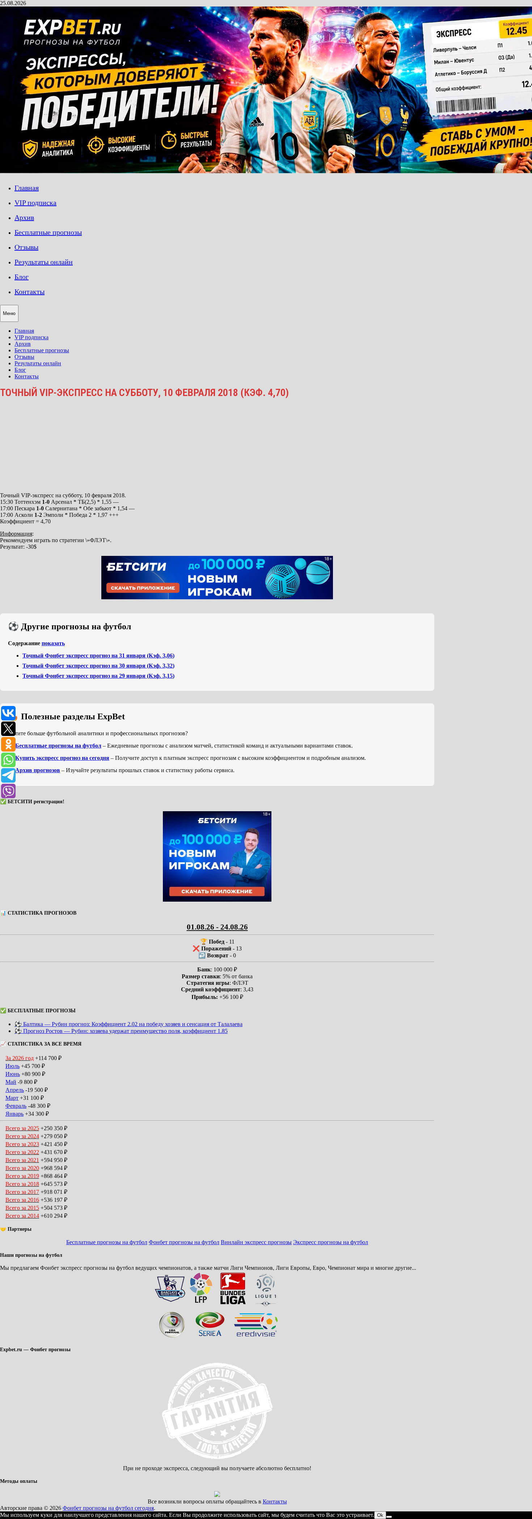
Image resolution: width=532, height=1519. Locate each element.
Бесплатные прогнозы (48, 232)
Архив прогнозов (37, 770)
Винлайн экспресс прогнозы (256, 1242)
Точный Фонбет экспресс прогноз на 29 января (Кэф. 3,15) (98, 676)
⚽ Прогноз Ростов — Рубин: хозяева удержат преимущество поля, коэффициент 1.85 (121, 1031)
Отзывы (26, 247)
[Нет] (389, 1517)
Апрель (14, 1090)
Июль (12, 1066)
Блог (21, 277)
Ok (380, 1515)
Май (10, 1082)
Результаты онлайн (43, 262)
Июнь (12, 1074)
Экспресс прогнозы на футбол (330, 1242)
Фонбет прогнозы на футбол (184, 1242)
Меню (9, 313)
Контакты (29, 291)
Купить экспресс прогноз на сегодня (62, 758)
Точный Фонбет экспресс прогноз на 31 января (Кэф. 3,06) (98, 655)
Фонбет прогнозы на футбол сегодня (108, 1508)
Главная (26, 188)
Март (11, 1098)
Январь (14, 1114)
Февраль (15, 1106)
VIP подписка (35, 203)
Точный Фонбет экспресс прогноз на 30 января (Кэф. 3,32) (98, 666)
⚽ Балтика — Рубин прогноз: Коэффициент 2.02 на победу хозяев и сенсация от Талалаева (128, 1024)
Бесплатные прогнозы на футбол (58, 746)
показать (53, 643)
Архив (24, 217)
